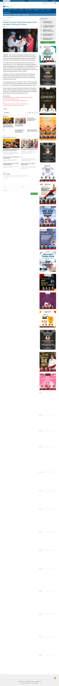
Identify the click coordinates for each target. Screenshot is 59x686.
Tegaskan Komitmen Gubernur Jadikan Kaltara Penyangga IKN (48, 31)
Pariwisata (48, 9)
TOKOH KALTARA (25, 14)
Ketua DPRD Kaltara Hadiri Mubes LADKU (11, 99)
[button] (53, 3)
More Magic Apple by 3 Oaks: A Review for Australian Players (15, 103)
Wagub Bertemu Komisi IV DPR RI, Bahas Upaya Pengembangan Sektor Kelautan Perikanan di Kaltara (49, 39)
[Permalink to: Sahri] (4, 26)
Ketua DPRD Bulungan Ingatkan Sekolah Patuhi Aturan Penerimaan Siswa (18, 97)
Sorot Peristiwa (29, 9)
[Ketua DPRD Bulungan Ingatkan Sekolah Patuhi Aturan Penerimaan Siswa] (8, 121)
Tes (3, 102)
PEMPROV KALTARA (17, 14)
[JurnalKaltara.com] (8, 6)
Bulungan (21, 9)
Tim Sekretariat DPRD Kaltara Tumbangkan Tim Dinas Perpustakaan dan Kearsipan (49, 26)
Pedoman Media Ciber (29, 681)
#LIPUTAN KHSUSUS (8, 14)
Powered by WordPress (25, 683)
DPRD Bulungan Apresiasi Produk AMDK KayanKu (24, 0)
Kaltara (15, 9)
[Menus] (3, 3)
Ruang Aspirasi (36, 9)
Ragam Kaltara (7, 12)
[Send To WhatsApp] (37, 112)
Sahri (6, 26)
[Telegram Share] (34, 112)
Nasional (9, 9)
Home (5, 9)
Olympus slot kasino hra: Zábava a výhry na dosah (13, 105)
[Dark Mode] (55, 3)
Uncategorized (6, 20)
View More (47, 42)
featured (5, 108)
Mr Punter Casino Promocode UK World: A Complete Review (15, 100)
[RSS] (55, 678)
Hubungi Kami (38, 681)
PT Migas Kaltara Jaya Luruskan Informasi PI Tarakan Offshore (47, 22)
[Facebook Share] (28, 112)
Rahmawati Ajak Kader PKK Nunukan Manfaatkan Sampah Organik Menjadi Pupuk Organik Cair (48, 35)
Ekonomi (43, 9)
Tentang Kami (21, 681)
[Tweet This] (30, 112)
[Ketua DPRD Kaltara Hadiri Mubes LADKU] (20, 121)
